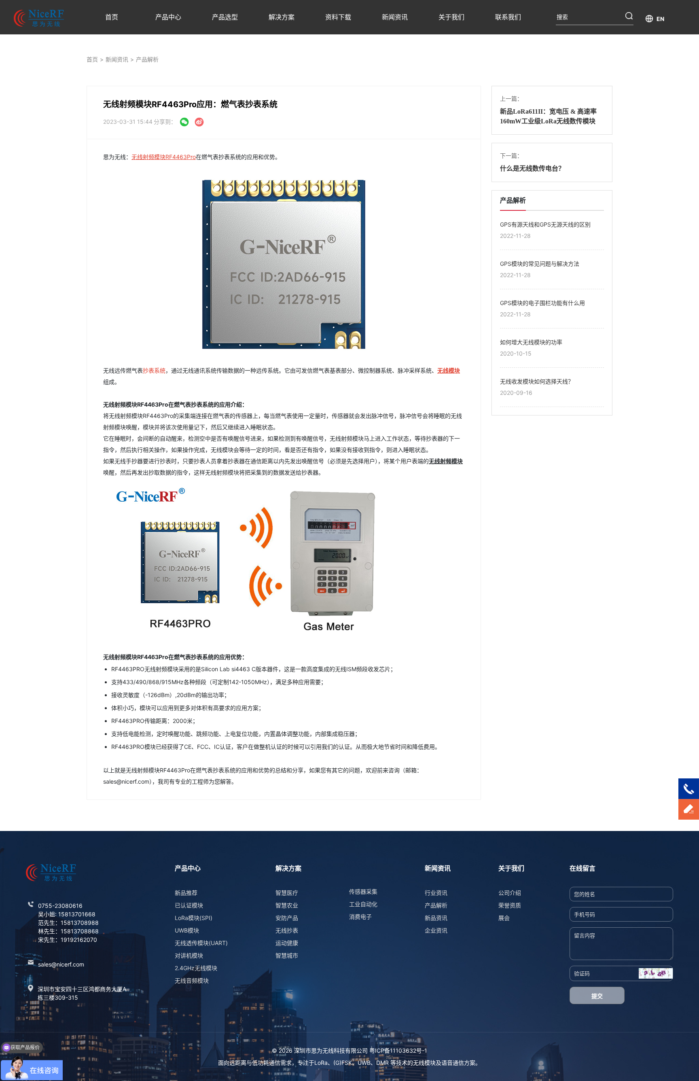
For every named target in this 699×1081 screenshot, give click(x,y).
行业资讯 (436, 892)
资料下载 (338, 17)
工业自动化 (363, 904)
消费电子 (360, 916)
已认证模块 (189, 905)
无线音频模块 (192, 980)
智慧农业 (286, 905)
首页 (111, 17)
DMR (382, 1062)
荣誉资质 (509, 905)
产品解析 (147, 59)
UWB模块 (187, 930)
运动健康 (286, 942)
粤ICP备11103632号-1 (398, 1050)
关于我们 (451, 17)
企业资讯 (436, 930)
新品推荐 (186, 892)
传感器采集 (363, 891)
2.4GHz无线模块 (196, 967)
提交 (597, 995)
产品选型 (225, 17)
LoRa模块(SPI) (193, 917)
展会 (504, 917)
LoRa (321, 1062)
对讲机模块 (189, 955)
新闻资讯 (395, 17)
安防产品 (286, 917)
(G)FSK (342, 1062)
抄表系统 (154, 370)
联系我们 (508, 17)
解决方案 (281, 17)
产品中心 (168, 17)
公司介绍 (509, 892)
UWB (364, 1062)
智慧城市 (286, 955)
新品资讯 (436, 917)
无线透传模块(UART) (201, 942)
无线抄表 (286, 930)
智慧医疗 (286, 892)
